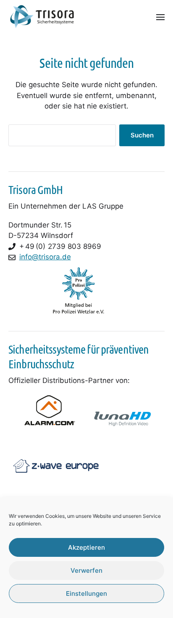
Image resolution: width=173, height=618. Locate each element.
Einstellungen (86, 593)
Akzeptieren (86, 547)
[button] (160, 17)
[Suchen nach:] (60, 137)
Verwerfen (86, 570)
